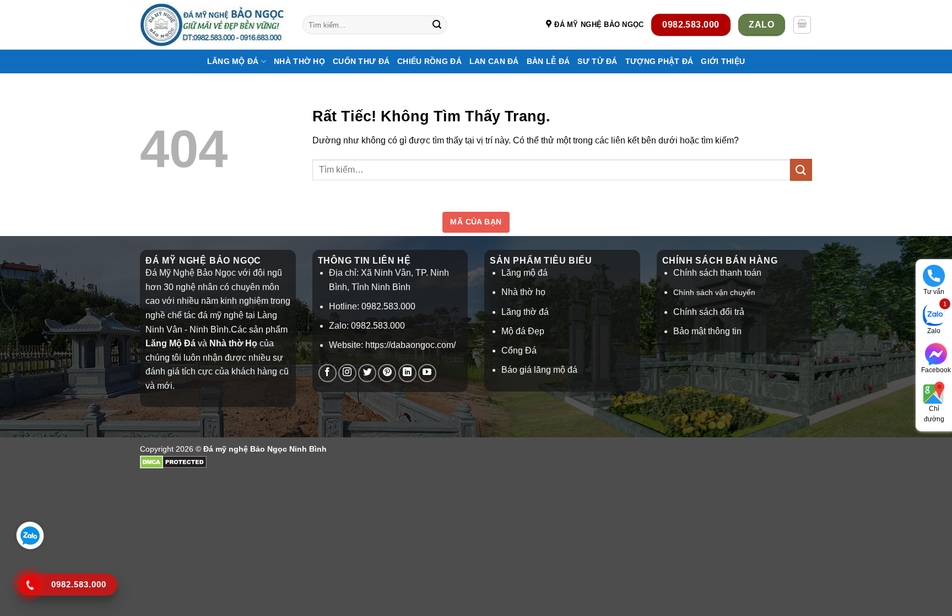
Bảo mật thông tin (707, 331)
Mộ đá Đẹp (522, 331)
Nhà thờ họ (299, 61)
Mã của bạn (475, 221)
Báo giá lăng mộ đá (539, 369)
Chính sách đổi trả (708, 312)
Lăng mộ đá (524, 272)
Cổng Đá (519, 350)
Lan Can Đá (494, 61)
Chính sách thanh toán (717, 272)
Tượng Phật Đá (659, 61)
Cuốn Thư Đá (361, 61)
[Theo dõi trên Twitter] (367, 373)
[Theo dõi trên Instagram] (347, 373)
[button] (802, 25)
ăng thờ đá (527, 312)
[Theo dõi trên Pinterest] (387, 373)
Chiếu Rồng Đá (429, 61)
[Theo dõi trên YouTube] (427, 373)
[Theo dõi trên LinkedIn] (407, 373)
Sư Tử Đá (597, 61)
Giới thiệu (723, 61)
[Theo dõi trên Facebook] (327, 373)
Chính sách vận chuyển (714, 292)
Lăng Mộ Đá (233, 61)
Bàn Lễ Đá (548, 61)
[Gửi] (437, 24)
